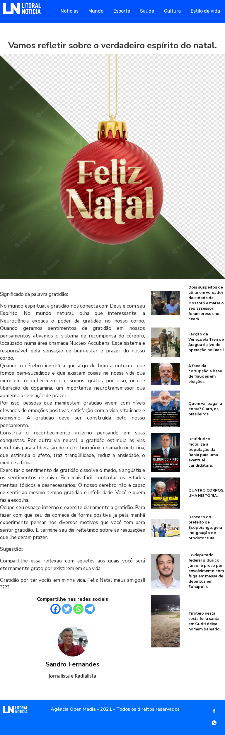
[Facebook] (55, 609)
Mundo (95, 11)
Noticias (70, 11)
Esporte (121, 11)
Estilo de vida (205, 11)
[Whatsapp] (78, 609)
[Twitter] (67, 609)
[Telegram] (90, 609)
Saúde (147, 11)
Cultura (172, 11)
